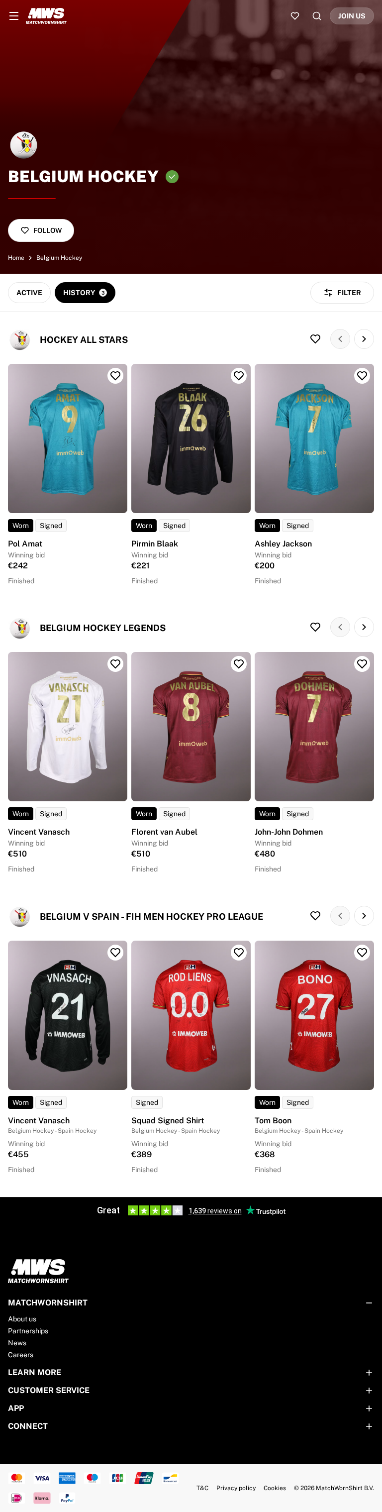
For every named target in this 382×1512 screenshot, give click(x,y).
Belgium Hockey (59, 257)
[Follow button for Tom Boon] (362, 953)
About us (22, 1319)
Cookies (275, 1488)
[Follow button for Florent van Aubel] (239, 664)
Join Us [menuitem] (352, 16)
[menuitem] (14, 16)
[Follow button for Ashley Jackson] (362, 376)
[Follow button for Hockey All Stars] (315, 339)
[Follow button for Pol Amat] (115, 376)
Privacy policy (236, 1488)
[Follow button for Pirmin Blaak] (239, 376)
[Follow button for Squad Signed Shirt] (239, 953)
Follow (47, 230)
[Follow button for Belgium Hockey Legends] (315, 627)
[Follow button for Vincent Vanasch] (115, 664)
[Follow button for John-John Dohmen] (362, 664)
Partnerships (28, 1331)
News (17, 1343)
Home (16, 257)
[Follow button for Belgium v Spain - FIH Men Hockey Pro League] (315, 916)
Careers (20, 1355)
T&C (202, 1488)
